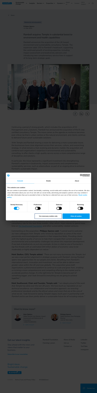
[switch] (38, 208)
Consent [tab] (20, 181)
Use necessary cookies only (48, 216)
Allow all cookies (76, 216)
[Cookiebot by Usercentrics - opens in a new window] (81, 175)
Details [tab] (48, 181)
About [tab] (77, 181)
